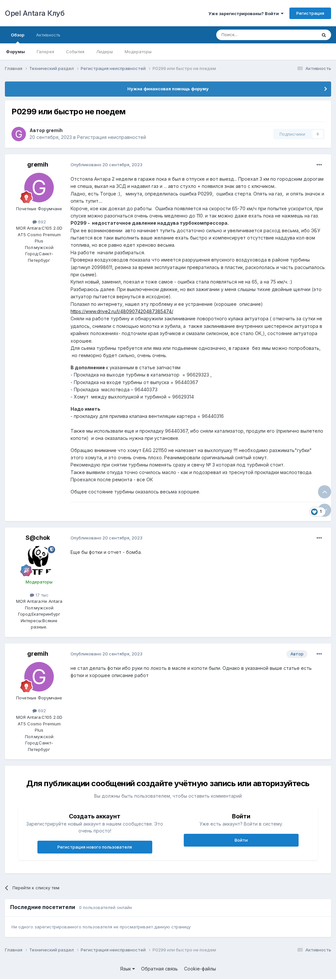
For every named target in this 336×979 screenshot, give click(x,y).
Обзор (17, 34)
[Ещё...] (319, 165)
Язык (126, 968)
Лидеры (104, 51)
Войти (241, 840)
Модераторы (138, 51)
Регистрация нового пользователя (94, 847)
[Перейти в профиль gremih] (18, 134)
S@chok (38, 537)
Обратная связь (159, 968)
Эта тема (299, 34)
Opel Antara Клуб (34, 13)
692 (41, 221)
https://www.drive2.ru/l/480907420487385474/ (122, 311)
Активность (48, 34)
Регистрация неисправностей (111, 137)
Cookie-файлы (200, 968)
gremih (54, 130)
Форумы (15, 51)
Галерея (45, 51)
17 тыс (41, 595)
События (75, 51)
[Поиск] (324, 35)
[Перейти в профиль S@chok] (39, 561)
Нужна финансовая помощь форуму (168, 88)
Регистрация (310, 13)
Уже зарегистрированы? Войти (244, 13)
